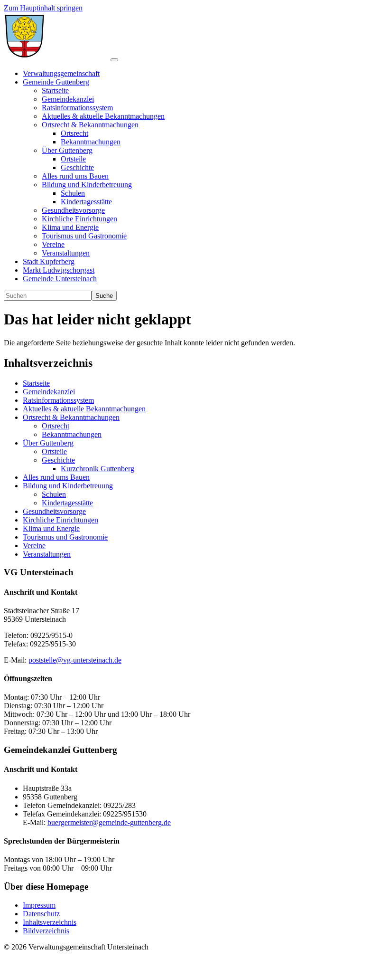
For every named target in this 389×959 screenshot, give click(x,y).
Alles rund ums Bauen (56, 477)
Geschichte (58, 460)
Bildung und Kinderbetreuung (68, 486)
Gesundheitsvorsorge (54, 511)
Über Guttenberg (48, 443)
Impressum (39, 905)
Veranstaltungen (47, 554)
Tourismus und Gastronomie (65, 537)
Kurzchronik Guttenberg (97, 469)
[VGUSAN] (57, 57)
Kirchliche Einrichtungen (60, 520)
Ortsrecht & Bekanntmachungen (71, 417)
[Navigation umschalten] (114, 59)
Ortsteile (54, 451)
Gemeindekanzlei (49, 392)
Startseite (36, 383)
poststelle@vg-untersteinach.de (74, 660)
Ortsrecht (55, 426)
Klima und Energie (51, 528)
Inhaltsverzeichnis (49, 922)
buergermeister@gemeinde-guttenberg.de (109, 822)
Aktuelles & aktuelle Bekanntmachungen (84, 409)
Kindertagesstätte (67, 503)
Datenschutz (41, 914)
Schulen (54, 494)
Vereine (34, 545)
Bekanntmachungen (72, 434)
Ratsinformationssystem (58, 400)
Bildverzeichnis (46, 931)
